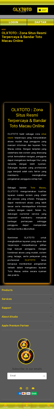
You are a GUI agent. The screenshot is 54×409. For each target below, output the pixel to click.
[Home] (22, 9)
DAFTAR (40, 22)
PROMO (5, 407)
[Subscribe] (44, 376)
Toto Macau (38, 187)
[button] (3, 10)
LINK (37, 407)
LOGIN (13, 22)
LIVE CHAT (48, 407)
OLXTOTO (30, 260)
